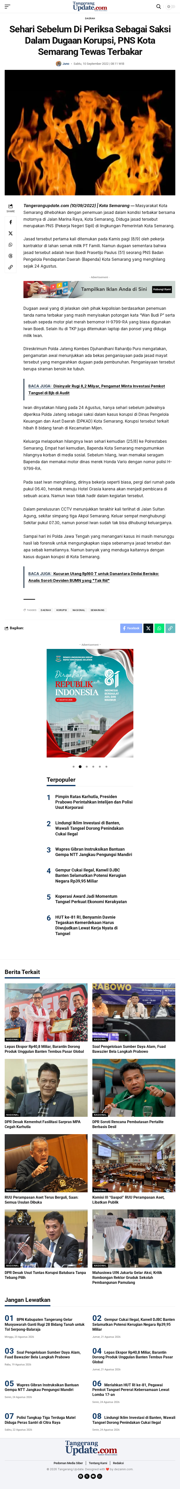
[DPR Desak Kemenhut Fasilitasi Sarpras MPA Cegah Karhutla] (46, 1088)
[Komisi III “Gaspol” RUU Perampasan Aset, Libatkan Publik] (133, 1163)
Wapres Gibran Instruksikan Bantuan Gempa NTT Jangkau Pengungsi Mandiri (93, 852)
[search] (158, 6)
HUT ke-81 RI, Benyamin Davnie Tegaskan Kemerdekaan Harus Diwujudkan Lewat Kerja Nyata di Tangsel (86, 925)
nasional (79, 610)
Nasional (12, 1039)
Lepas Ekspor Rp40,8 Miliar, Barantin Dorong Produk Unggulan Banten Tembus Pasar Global (132, 1357)
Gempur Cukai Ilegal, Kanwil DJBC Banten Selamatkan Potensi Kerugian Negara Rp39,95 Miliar (90, 875)
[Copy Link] (10, 267)
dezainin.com (123, 1469)
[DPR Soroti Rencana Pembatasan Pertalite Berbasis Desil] (133, 1088)
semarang (98, 610)
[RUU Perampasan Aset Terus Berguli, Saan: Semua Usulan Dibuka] (46, 1163)
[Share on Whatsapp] (10, 244)
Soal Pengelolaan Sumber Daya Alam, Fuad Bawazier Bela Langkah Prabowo (43, 1355)
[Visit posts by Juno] (58, 63)
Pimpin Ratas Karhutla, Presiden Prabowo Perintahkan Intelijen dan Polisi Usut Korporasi (94, 802)
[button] (73, 767)
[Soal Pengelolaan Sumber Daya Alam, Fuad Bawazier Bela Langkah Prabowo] (133, 1012)
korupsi (61, 610)
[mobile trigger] (9, 6)
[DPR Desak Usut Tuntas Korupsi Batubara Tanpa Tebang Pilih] (46, 1238)
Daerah (90, 18)
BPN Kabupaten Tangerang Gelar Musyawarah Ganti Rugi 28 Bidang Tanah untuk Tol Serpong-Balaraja (45, 1324)
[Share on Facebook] (10, 222)
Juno (66, 63)
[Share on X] (10, 233)
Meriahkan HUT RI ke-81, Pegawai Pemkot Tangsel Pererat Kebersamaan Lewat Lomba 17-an (130, 1390)
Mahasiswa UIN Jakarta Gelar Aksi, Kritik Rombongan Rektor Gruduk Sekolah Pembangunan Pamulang (127, 1277)
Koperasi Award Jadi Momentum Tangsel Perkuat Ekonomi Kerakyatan (91, 899)
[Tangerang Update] (90, 6)
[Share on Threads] (10, 255)
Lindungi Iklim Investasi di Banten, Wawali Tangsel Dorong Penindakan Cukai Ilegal (89, 828)
